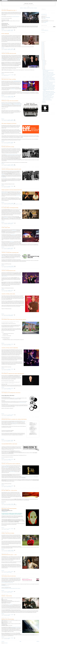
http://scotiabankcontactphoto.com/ (15, 16)
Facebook (22, 402)
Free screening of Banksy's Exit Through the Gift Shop (10, 207)
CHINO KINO (28, 3)
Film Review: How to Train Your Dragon (8, 619)
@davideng (44, 22)
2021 (43, 47)
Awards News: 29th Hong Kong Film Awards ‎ (9, 270)
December (44, 60)
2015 (43, 54)
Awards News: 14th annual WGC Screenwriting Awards (10, 252)
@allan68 (44, 18)
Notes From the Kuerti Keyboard (16, 103)
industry (7, 315)
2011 (43, 58)
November (44, 61)
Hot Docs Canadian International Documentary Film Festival (12, 154)
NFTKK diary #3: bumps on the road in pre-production (10, 100)
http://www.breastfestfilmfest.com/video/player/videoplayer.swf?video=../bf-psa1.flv (11, 588)
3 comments (12, 96)
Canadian (5, 165)
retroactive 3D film (10, 604)
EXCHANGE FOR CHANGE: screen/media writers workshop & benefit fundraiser (14, 419)
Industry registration (19, 195)
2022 (43, 46)
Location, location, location (6, 227)
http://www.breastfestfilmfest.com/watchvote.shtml (7, 582)
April (43, 69)
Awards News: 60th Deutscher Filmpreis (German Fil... (49, 77)
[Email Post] (14, 96)
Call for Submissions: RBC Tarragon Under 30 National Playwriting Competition (14, 319)
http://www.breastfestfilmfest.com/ (5, 585)
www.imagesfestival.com (4, 511)
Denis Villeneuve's (4, 465)
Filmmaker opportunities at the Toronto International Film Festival (12, 189)
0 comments (12, 142)
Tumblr (25, 402)
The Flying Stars (48, 17)
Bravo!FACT (10, 104)
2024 (43, 44)
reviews (8, 615)
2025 (43, 43)
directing (5, 120)
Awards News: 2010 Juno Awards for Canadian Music (10, 347)
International (11, 315)
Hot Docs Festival (12, 241)
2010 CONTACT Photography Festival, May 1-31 (9, 10)
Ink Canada (23, 421)
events (9, 49)
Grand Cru (46, 21)
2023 (43, 45)
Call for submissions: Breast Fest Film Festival (9, 576)
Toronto (14, 49)
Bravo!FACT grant (14, 230)
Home (20, 641)
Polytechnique (7, 465)
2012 (43, 57)
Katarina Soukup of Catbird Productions (6, 103)
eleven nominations (6, 467)
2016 (43, 53)
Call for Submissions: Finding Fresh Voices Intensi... (48, 87)
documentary (5, 49)
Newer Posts (3, 641)
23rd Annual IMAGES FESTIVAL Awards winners (9, 443)
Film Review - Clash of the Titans (7, 595)
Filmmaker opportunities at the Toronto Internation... (49, 78)
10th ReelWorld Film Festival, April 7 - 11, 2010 (9, 554)
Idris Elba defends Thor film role (17, 81)
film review (5, 615)
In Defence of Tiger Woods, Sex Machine (8, 533)
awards (5, 75)
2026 (43, 42)
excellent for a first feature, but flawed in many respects (28, 476)
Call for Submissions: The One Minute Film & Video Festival (11, 392)
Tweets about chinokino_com (44, 30)
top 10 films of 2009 (12, 471)
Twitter (20, 402)
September (44, 63)
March (44, 101)
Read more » (3, 73)
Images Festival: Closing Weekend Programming (9, 508)
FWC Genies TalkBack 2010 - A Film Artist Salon (9, 490)
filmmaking (8, 120)
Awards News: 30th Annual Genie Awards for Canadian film (11, 463)
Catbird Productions (13, 234)
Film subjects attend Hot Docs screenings (8, 146)
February (44, 102)
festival (11, 49)
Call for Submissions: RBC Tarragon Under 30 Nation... (49, 85)
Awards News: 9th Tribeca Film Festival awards (9, 53)
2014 (43, 55)
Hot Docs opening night (5, 33)
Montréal (11, 120)
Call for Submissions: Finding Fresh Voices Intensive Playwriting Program (13, 373)
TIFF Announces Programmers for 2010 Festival (9, 123)
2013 (43, 56)
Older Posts (38, 641)
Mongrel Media (6, 217)
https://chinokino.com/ (44, 14)
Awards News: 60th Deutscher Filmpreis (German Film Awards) (11, 169)
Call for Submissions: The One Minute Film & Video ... (49, 88)
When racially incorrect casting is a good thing (9, 79)
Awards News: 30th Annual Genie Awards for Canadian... (49, 92)
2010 (43, 59)
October (44, 62)
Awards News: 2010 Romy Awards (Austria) (8, 293)
